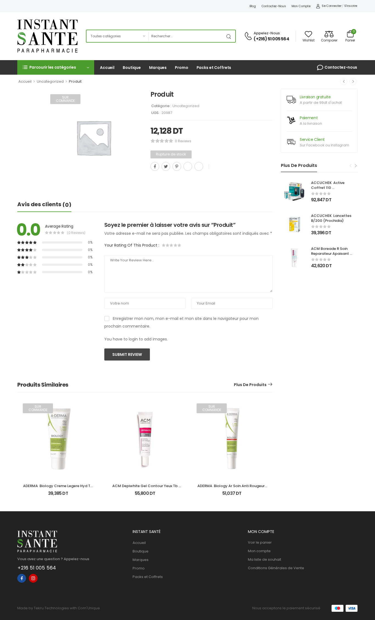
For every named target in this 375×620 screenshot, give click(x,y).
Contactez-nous (273, 6)
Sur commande (65, 99)
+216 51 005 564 (36, 567)
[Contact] (249, 36)
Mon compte (301, 6)
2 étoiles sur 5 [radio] (168, 245)
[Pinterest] (176, 166)
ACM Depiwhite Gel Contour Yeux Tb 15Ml (145, 488)
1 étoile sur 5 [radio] (164, 245)
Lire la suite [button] (58, 495)
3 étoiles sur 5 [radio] (171, 245)
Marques (158, 67)
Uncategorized (50, 81)
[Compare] (152, 179)
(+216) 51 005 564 (271, 39)
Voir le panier (260, 542)
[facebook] (21, 578)
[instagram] (33, 578)
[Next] (355, 165)
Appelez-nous (267, 33)
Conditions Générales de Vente (276, 568)
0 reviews (183, 141)
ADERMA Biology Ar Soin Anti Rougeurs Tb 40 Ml (232, 488)
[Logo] (47, 36)
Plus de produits (250, 384)
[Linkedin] (198, 166)
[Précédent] (343, 81)
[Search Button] (229, 36)
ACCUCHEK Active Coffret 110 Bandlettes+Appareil (330, 187)
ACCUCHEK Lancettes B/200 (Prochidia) (331, 218)
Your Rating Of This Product (131, 245)
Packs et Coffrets (214, 67)
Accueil (107, 67)
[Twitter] (165, 166)
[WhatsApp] (187, 166)
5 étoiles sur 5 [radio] (179, 245)
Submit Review (127, 354)
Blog (253, 6)
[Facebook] (154, 166)
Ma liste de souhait (264, 559)
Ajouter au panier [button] (144, 495)
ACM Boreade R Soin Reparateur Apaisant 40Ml (330, 253)
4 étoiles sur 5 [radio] (175, 245)
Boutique (132, 67)
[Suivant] (353, 81)
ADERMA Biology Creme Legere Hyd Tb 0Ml (58, 488)
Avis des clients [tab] (44, 204)
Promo (181, 67)
